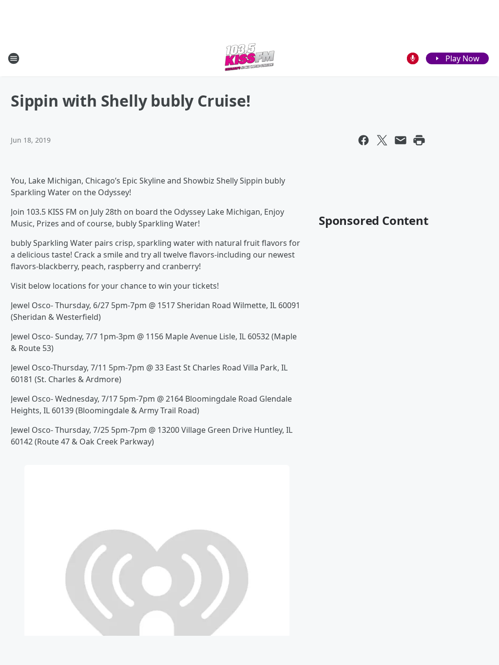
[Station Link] (249, 58)
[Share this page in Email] (400, 140)
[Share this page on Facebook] (363, 140)
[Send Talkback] (413, 58)
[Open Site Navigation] (13, 58)
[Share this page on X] (382, 140)
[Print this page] (419, 140)
